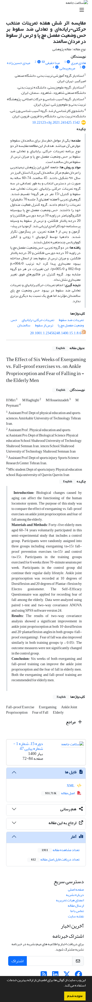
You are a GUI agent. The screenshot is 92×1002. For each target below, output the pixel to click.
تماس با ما (77, 910)
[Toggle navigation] (47, 10)
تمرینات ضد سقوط (71, 319)
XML (71, 785)
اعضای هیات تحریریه (70, 900)
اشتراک (18, 961)
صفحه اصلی (76, 889)
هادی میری (78, 62)
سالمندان (23, 325)
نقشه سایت (76, 916)
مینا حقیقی (52, 62)
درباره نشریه (75, 894)
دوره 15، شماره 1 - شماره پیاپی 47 (28, 746)
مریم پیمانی (67, 68)
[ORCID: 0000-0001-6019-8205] (84, 67)
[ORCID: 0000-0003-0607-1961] (57, 67)
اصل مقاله (60, 793)
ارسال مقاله (76, 905)
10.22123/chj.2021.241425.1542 (56, 122)
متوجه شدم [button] (75, 996)
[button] (62, 986)
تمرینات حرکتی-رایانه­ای (38, 319)
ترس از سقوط (44, 325)
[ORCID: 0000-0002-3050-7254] (39, 62)
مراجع (71, 722)
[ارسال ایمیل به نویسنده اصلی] (43, 62)
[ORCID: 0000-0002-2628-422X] (68, 62)
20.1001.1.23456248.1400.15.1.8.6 (55, 333)
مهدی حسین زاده (18, 62)
